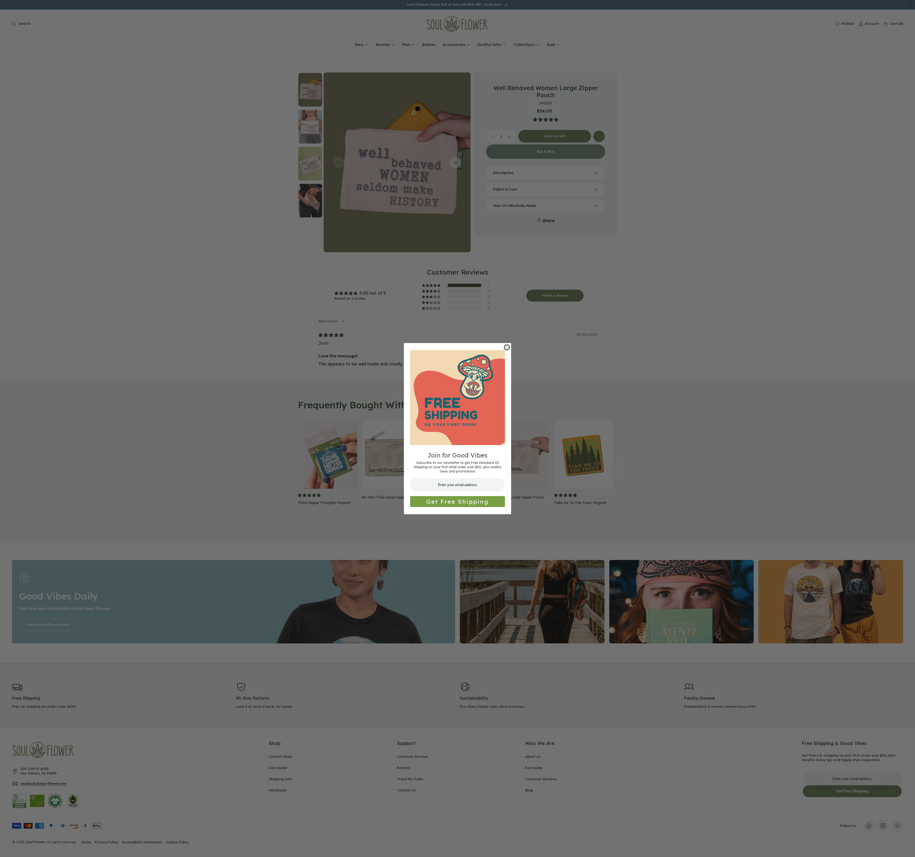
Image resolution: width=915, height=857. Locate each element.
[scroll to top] (907, 849)
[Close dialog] (506, 347)
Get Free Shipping (457, 501)
